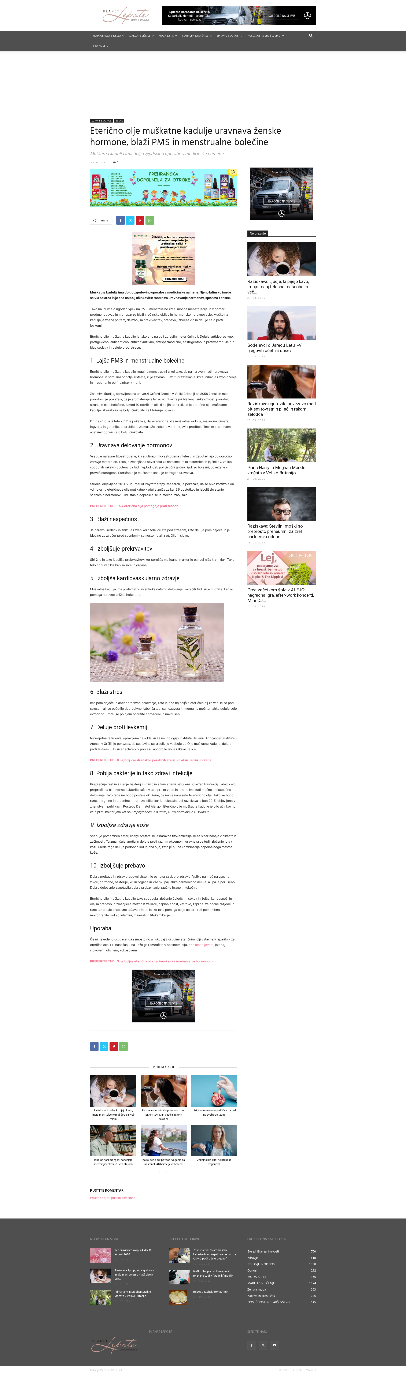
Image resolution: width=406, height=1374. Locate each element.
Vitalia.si (311, 1370)
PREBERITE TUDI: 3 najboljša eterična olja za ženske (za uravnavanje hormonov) (151, 961)
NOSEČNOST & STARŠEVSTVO (264, 36)
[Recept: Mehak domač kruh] (178, 1297)
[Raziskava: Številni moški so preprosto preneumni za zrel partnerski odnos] (281, 504)
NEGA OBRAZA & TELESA (107, 36)
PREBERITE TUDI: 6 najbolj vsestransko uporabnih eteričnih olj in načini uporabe (150, 760)
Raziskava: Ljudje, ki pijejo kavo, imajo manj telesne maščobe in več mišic (113, 1114)
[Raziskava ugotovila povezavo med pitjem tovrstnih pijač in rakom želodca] (164, 1091)
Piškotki (297, 1370)
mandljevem (204, 945)
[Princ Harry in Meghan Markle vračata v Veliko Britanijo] (281, 445)
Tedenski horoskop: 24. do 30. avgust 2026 (133, 1252)
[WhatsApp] (149, 220)
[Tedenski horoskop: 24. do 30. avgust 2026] (100, 1255)
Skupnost (99, 46)
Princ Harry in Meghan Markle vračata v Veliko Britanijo (276, 470)
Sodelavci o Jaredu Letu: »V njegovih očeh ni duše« (274, 348)
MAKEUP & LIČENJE (139, 36)
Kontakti (284, 1370)
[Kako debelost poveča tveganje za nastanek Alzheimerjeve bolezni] (164, 1140)
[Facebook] (120, 220)
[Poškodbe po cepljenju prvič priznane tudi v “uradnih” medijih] (179, 1277)
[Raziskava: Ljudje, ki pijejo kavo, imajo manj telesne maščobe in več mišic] (113, 1091)
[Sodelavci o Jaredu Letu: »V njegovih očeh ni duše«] (281, 323)
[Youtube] (274, 1345)
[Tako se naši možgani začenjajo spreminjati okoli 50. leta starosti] (113, 1140)
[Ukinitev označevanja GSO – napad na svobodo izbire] (214, 1091)
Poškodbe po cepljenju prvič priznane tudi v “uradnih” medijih (213, 1273)
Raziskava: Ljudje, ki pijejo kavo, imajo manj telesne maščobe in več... (278, 287)
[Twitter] (130, 220)
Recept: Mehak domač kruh (210, 1291)
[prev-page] (159, 1172)
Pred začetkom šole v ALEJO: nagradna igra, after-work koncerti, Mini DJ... (280, 595)
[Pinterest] (140, 220)
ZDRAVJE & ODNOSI (228, 36)
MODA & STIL (166, 36)
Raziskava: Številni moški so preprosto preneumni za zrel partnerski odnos (275, 531)
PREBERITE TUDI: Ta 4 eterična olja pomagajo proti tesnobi (134, 506)
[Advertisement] (203, 87)
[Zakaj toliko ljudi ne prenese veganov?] (214, 1140)
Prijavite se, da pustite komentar (112, 1197)
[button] (311, 36)
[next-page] (166, 1172)
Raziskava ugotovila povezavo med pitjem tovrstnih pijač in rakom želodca (163, 1114)
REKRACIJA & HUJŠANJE (195, 36)
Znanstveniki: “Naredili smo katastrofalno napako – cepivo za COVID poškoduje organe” (214, 1254)
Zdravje (119, 120)
